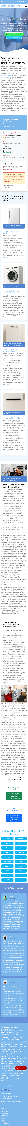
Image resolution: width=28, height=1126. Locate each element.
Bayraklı (7, 843)
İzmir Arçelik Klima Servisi (13, 418)
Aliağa (20, 875)
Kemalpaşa (7, 861)
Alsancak (7, 839)
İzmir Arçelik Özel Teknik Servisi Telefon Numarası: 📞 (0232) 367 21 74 (14, 818)
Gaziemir (7, 852)
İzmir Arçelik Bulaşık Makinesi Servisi (11, 350)
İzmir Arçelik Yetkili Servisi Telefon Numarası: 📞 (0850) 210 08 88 (14, 795)
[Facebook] (9, 1090)
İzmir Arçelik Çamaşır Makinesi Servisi (11, 292)
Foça (7, 875)
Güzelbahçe (20, 852)
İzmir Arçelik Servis (6, 75)
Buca (7, 848)
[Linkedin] (2, 1090)
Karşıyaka (20, 857)
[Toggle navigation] (26, 6)
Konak (20, 861)
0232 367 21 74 (7, 148)
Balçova (20, 839)
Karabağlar (7, 857)
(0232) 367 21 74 (23, 2)
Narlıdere (20, 866)
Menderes (20, 880)
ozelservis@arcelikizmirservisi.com (12, 1101)
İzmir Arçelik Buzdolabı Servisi (12, 232)
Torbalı (7, 871)
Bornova (20, 843)
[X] (5, 1090)
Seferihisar (7, 880)
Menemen (7, 866)
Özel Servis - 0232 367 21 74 (12, 127)
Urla (20, 871)
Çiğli (20, 848)
